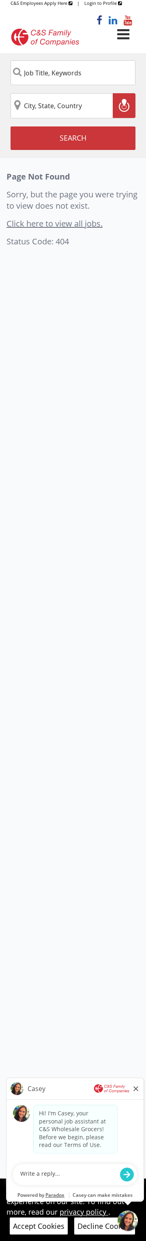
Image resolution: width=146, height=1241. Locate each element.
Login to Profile (101, 3)
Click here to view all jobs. (54, 223)
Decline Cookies (104, 1226)
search (73, 138)
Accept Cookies (38, 1226)
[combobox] (73, 73)
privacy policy (84, 1212)
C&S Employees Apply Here (40, 3)
